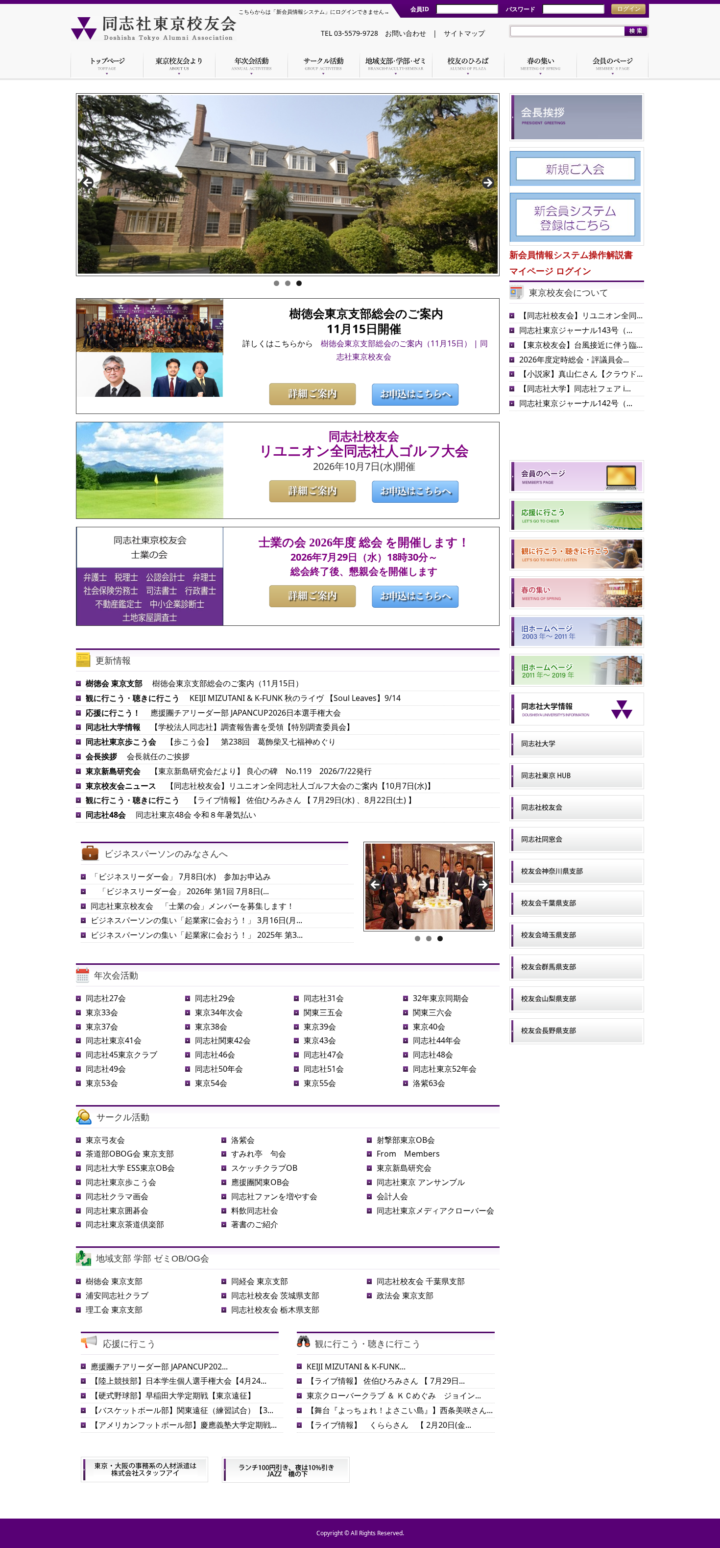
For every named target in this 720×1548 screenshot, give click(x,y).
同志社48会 (433, 1054)
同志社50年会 (219, 1068)
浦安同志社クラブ (117, 1295)
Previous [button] (88, 183)
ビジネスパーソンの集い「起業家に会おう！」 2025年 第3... (197, 934)
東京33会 (102, 1012)
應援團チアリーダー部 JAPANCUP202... (159, 1366)
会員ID (419, 9)
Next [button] (487, 183)
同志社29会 (215, 998)
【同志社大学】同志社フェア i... (575, 388)
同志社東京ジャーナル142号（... (575, 403)
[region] (288, 186)
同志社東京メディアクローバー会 (435, 1210)
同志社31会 (324, 998)
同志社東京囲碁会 (117, 1210)
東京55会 (320, 1083)
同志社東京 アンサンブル (421, 1182)
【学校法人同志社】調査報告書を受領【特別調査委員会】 (220, 727)
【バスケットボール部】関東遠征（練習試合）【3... (182, 1410)
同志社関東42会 (223, 1040)
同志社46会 (215, 1054)
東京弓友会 (105, 1140)
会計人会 (392, 1196)
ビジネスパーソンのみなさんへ (166, 854)
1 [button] (276, 283)
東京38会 (211, 1026)
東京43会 (320, 1040)
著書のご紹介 (254, 1224)
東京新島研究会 (404, 1167)
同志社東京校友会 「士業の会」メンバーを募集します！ (192, 906)
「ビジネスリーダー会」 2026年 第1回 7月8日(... (180, 891)
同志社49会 (106, 1068)
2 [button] (287, 283)
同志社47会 (324, 1054)
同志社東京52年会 (445, 1068)
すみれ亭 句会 (258, 1153)
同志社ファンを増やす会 (274, 1196)
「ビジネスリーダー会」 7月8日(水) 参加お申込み (181, 876)
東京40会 (429, 1026)
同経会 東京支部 (259, 1281)
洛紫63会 (429, 1083)
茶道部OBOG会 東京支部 (130, 1153)
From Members (408, 1153)
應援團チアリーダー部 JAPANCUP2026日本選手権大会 (213, 712)
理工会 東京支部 (114, 1309)
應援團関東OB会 (260, 1182)
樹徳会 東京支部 (114, 1281)
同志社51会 (324, 1068)
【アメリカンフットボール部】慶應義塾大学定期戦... (184, 1424)
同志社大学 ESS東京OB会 (130, 1167)
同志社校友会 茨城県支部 (275, 1295)
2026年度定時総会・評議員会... (574, 359)
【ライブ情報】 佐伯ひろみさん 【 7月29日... (386, 1380)
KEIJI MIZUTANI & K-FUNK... (356, 1366)
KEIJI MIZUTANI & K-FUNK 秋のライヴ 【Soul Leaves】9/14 (243, 698)
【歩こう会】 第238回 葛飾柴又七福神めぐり (211, 741)
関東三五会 (323, 1012)
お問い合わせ (405, 33)
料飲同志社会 (254, 1210)
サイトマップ (464, 33)
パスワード (520, 9)
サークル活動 (122, 1117)
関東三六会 (432, 1012)
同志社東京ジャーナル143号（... (575, 330)
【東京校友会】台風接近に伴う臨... (581, 344)
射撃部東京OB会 (406, 1140)
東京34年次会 (219, 1012)
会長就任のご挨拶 (138, 756)
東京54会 (211, 1083)
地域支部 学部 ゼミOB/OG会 (152, 1259)
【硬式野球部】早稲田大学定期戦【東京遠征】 (173, 1395)
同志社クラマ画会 (117, 1196)
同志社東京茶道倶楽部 (125, 1224)
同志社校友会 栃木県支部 (275, 1309)
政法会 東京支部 (405, 1295)
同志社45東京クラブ (121, 1054)
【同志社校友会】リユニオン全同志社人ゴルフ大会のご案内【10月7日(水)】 (260, 785)
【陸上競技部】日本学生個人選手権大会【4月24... (178, 1380)
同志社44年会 (437, 1040)
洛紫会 (243, 1140)
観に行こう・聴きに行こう (368, 1344)
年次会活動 (116, 975)
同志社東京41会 (114, 1040)
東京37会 (102, 1026)
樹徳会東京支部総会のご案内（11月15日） (194, 683)
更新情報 (113, 661)
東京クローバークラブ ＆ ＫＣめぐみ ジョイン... (394, 1395)
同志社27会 (106, 998)
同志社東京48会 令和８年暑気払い (171, 814)
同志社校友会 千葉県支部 (421, 1281)
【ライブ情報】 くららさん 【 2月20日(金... (389, 1424)
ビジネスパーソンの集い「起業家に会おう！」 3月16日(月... (196, 920)
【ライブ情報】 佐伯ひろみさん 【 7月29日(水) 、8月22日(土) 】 (251, 800)
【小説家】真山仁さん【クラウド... (581, 373)
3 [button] (299, 283)
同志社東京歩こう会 (121, 1182)
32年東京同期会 (441, 998)
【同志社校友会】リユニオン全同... (581, 315)
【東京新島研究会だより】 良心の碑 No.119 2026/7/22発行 (229, 771)
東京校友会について (568, 293)
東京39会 (320, 1026)
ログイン (629, 8)
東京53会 (102, 1083)
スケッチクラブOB (264, 1167)
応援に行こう (129, 1344)
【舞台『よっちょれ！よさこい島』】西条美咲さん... (400, 1410)
